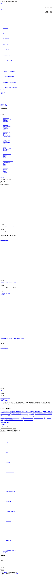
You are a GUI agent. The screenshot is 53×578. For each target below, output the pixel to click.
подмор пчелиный (7, 148)
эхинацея (5, 173)
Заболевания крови (26, 414)
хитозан (5, 169)
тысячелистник (6, 162)
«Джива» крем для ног (6, 390)
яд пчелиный (6, 175)
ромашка (5, 155)
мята (4, 144)
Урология (18, 420)
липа (4, 134)
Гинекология (5, 414)
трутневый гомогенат (8, 161)
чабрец (4, 171)
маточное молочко (7, 136)
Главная (2, 177)
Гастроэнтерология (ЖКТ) (19, 412)
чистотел (5, 165)
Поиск (14, 429)
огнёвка (5, 145)
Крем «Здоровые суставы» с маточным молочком (12, 338)
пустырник (5, 151)
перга (4, 147)
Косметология (47, 414)
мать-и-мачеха (6, 137)
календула (5, 128)
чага (4, 163)
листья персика (6, 135)
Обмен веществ (14, 416)
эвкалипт (5, 172)
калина (4, 129)
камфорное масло (7, 130)
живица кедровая (7, 126)
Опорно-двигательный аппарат (37, 416)
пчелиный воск (6, 152)
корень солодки (6, 132)
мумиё (4, 143)
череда (4, 164)
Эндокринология (27, 420)
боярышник (5, 120)
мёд (4, 139)
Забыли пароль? (4, 572)
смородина (5, 158)
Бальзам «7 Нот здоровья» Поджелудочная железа (12, 226)
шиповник (5, 168)
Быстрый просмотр (5, 240)
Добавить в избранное (5, 237)
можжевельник (6, 142)
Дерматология (15, 414)
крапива (5, 133)
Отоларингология (6, 418)
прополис (5, 150)
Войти (2, 569)
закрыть (2, 111)
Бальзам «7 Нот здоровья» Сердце (8, 282)
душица (5, 123)
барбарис (5, 116)
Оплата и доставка (5, 422)
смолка (4, 157)
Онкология (23, 416)
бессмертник (6, 118)
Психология (27, 418)
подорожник (6, 149)
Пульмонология (37, 418)
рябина (4, 156)
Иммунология (36, 414)
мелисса (5, 141)
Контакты (3, 424)
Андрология (5, 412)
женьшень (5, 125)
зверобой (5, 127)
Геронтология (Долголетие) (41, 412)
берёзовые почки (7, 119)
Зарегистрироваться (14, 573)
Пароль (3, 567)
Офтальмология (15, 418)
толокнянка (5, 159)
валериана (5, 121)
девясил (5, 122)
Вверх (2, 574)
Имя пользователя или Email (7, 565)
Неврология (4, 416)
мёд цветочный (6, 140)
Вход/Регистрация (7, 552)
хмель (4, 170)
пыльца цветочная (7, 154)
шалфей (5, 166)
